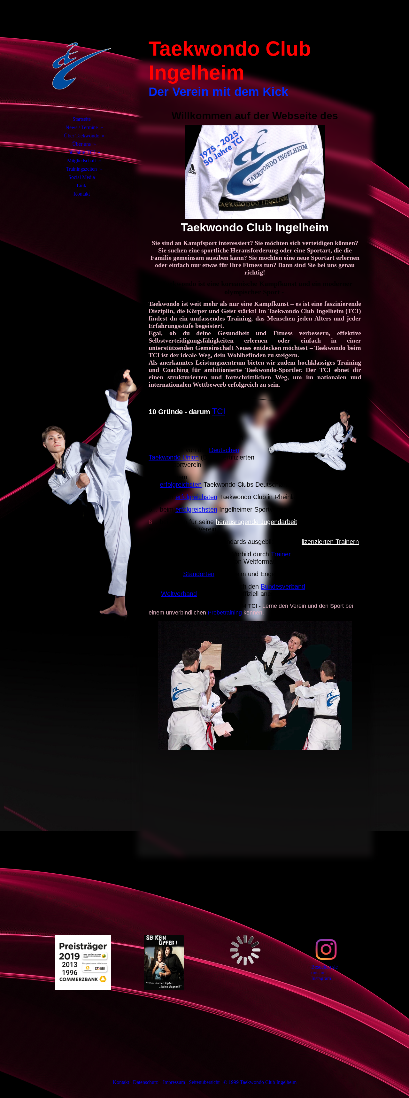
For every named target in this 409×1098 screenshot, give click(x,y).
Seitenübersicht (205, 1082)
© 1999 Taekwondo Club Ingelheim (260, 1082)
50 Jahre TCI (81, 152)
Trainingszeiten (81, 169)
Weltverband (179, 593)
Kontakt (81, 194)
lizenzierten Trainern (330, 541)
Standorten (198, 573)
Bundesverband (283, 586)
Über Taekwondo (81, 135)
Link (81, 185)
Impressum (174, 1082)
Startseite (82, 119)
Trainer (281, 554)
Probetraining (225, 612)
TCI (218, 411)
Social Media (81, 177)
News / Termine (82, 127)
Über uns (81, 144)
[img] (81, 65)
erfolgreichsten (181, 484)
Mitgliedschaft (81, 160)
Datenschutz (145, 1082)
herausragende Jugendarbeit (256, 521)
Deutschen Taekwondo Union (194, 453)
